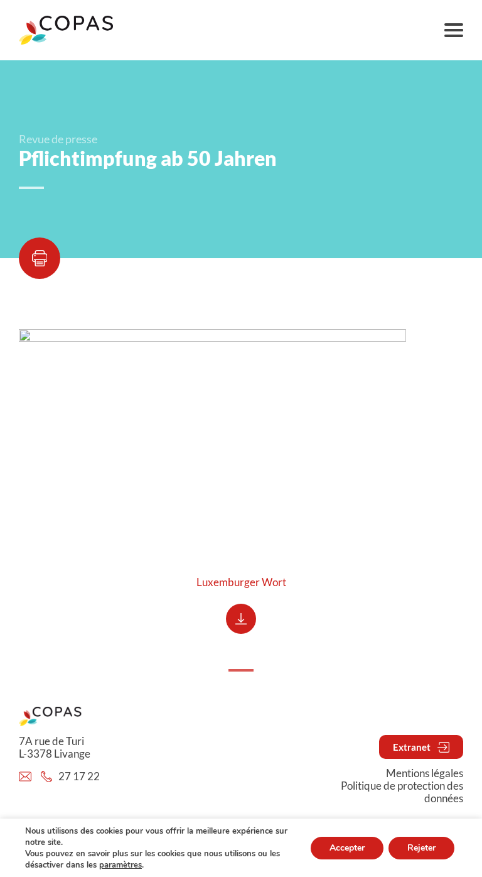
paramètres (120, 865)
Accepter (347, 848)
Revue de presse (58, 139)
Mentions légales (424, 773)
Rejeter (421, 848)
